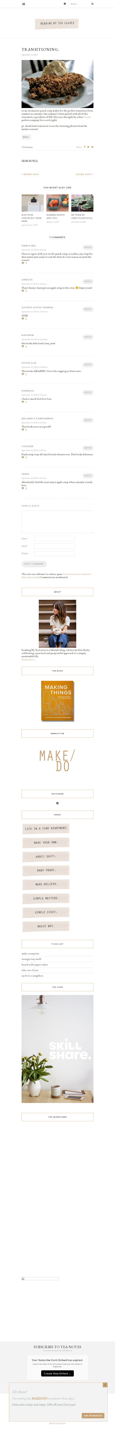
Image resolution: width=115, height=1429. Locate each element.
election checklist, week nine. (31, 217)
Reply (88, 247)
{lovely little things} (37, 307)
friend (86, 117)
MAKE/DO (39, 1398)
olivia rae (29, 363)
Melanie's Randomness (37, 418)
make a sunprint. (31, 953)
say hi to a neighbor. (33, 975)
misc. (26, 137)
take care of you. (30, 970)
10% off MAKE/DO (93, 1415)
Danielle (28, 390)
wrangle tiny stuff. (32, 959)
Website (25, 553)
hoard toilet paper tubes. (35, 964)
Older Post (84, 174)
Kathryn (28, 335)
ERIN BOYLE (30, 160)
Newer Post (31, 174)
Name (25, 538)
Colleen (27, 446)
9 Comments (27, 147)
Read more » (28, 659)
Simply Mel (29, 245)
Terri (25, 474)
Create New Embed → (57, 1373)
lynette (27, 279)
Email (25, 546)
